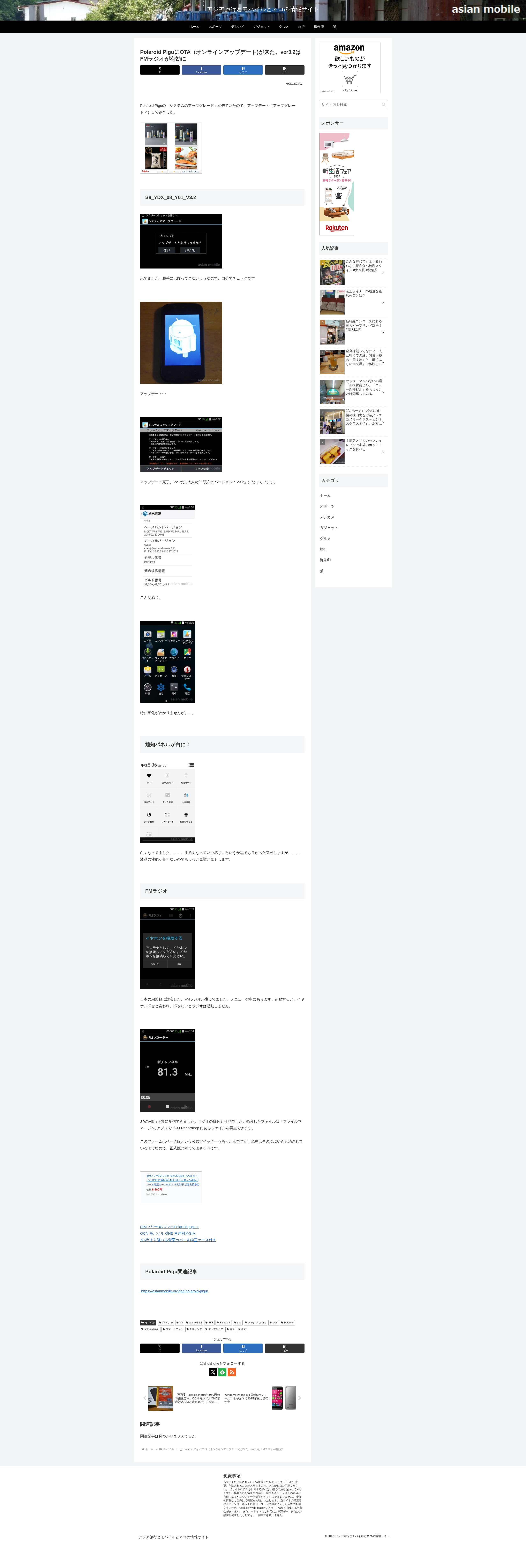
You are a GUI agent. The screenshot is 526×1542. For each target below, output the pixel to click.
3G (181, 1322)
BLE (211, 1322)
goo (239, 1322)
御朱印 (325, 560)
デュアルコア (215, 1329)
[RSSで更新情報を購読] (232, 1372)
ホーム (325, 495)
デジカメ (327, 517)
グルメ (325, 539)
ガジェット (329, 528)
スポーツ (327, 506)
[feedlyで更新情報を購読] (222, 1372)
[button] (285, 70)
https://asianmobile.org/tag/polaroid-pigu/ (174, 1291)
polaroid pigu (151, 1329)
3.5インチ (167, 1322)
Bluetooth (225, 1322)
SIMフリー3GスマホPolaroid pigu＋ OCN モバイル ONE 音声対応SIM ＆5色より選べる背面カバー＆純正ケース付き (178, 1233)
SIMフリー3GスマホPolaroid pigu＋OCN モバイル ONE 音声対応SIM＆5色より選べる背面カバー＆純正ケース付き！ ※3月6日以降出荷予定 (172, 1180)
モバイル (150, 1322)
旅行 (323, 549)
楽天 (232, 1329)
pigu (275, 1322)
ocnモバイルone (257, 1322)
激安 (243, 1329)
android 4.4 (195, 1322)
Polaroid (289, 1322)
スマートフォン (174, 1329)
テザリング (195, 1329)
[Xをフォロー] (213, 1372)
